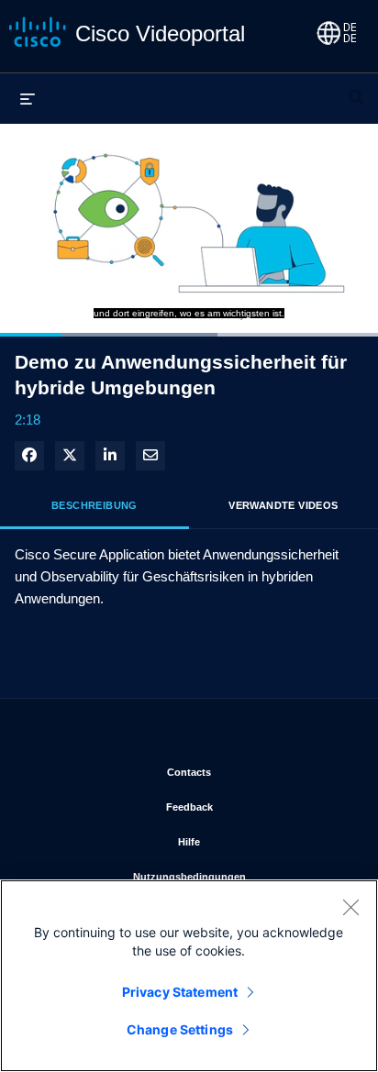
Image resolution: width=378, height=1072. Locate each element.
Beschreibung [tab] (94, 505)
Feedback (258, 806)
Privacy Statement (180, 992)
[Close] (350, 907)
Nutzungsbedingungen (241, 876)
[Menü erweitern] (27, 98)
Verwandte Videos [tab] (283, 505)
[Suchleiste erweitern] (356, 89)
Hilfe (264, 841)
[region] (189, 975)
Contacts (258, 772)
